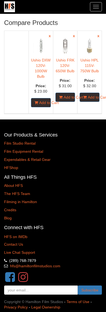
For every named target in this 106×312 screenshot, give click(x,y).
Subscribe (89, 290)
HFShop (11, 167)
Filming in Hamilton (20, 202)
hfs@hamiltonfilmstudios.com (35, 266)
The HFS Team (17, 193)
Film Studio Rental (20, 143)
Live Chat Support (19, 252)
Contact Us (13, 244)
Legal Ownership (45, 307)
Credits (10, 210)
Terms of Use (78, 302)
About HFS (13, 185)
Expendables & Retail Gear (27, 159)
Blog (8, 218)
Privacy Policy (16, 307)
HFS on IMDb (15, 237)
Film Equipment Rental (23, 151)
